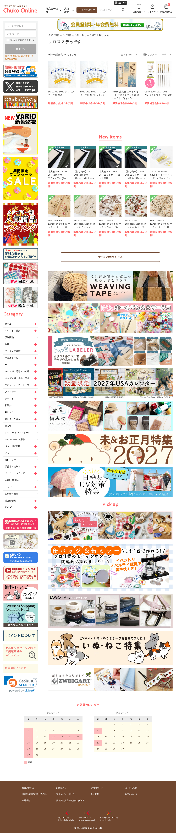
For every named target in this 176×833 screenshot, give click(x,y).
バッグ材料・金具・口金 (17, 378)
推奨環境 (26, 800)
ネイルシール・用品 (15, 439)
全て (50, 35)
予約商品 (9, 337)
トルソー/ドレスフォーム (17, 432)
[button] (20, 684)
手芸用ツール (11, 358)
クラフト (9, 398)
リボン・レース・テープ (17, 385)
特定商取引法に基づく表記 (34, 794)
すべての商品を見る (110, 257)
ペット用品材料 (12, 446)
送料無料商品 (11, 493)
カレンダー (10, 459)
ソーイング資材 (12, 351)
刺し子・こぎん (12, 419)
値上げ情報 (10, 500)
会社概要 (95, 794)
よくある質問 (131, 788)
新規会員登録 (11, 59)
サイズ (8, 507)
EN (124, 2)
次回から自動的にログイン (22, 40)
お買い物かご (28, 788)
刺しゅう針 (105, 35)
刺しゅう (9, 412)
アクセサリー (11, 392)
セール (8, 324)
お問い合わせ (131, 794)
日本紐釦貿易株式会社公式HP (70, 800)
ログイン (20, 49)
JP (120, 2)
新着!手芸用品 (12, 480)
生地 (7, 344)
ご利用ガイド (97, 788)
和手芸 (8, 405)
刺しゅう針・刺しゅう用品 (81, 35)
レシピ (8, 487)
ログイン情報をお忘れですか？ (19, 56)
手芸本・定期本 (12, 466)
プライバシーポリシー (66, 794)
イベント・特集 (12, 330)
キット (8, 453)
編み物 (8, 426)
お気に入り (61, 788)
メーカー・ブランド (15, 473)
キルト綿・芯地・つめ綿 (17, 371)
